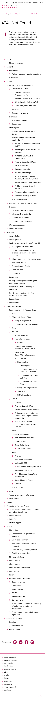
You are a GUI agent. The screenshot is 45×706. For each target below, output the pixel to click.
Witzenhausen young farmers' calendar (26, 259)
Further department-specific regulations (26, 74)
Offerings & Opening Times (22, 317)
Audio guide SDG (21, 463)
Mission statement (21, 335)
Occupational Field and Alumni (17, 506)
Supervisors (16, 124)
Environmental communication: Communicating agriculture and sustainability (26, 415)
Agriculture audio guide (23, 471)
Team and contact (18, 582)
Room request (14, 303)
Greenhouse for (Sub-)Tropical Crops (22, 310)
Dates (14, 328)
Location (12, 622)
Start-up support (15, 523)
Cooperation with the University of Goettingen (21, 288)
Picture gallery (22, 362)
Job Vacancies (8, 663)
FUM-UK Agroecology (20, 200)
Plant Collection (20, 359)
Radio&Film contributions (24, 460)
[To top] (40, 697)
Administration (14, 236)
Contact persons (15, 240)
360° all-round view (24, 395)
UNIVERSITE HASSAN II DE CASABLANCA (24, 157)
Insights (15, 332)
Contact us (16, 273)
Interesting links (20, 441)
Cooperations (14, 299)
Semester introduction (20, 89)
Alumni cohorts (14, 564)
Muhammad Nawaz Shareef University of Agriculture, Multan (26, 177)
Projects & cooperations (20, 434)
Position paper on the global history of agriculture (26, 613)
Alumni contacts (15, 516)
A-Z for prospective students (22, 247)
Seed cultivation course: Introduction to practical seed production (25, 424)
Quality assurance (15, 229)
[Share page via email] (15, 643)
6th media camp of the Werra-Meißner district (28, 370)
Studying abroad (15, 128)
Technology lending (19, 263)
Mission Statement (16, 63)
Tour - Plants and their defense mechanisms (26, 475)
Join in (14, 399)
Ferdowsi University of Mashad (26, 162)
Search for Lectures (10, 669)
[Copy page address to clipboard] (32, 643)
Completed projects (22, 445)
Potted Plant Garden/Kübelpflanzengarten (25, 353)
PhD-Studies (13, 70)
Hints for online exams (20, 218)
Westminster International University (28, 192)
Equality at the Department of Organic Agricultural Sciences (23, 282)
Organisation (11, 232)
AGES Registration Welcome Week (27, 99)
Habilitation (13, 78)
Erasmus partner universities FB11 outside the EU (24, 139)
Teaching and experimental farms (21, 495)
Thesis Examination (19, 120)
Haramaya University (22, 169)
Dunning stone (17, 600)
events (14, 593)
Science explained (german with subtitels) (23, 535)
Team (14, 431)
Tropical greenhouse (22, 339)
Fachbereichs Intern (23, 2)
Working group (17, 589)
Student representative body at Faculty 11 (24, 243)
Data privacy (8, 681)
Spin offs (12, 519)
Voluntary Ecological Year (24, 406)
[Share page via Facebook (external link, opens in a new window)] (26, 643)
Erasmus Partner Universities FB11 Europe (24, 132)
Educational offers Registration (26, 324)
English (39, 2)
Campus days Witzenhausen (25, 106)
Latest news (16, 586)
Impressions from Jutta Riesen (28, 383)
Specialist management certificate (27, 410)
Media (14, 452)
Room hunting (14, 630)
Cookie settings (9, 666)
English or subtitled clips (21, 553)
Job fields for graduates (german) (24, 550)
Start (13, 314)
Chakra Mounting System (24, 480)
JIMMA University (21, 166)
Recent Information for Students (21, 85)
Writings (18, 456)
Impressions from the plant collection (30, 376)
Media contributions (16, 557)
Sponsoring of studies (20, 113)
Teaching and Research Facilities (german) (24, 544)
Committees (13, 277)
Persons (9, 502)
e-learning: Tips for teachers (22, 214)
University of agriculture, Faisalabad (28, 182)
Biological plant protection (27, 388)
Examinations (14, 117)
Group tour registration (23, 321)
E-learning (13, 207)
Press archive (14, 571)
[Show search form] (7, 3)
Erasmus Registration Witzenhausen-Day (22, 93)
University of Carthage (23, 173)
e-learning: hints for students (22, 211)
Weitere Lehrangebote (17, 225)
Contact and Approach (14, 619)
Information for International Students (23, 203)
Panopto (6, 678)
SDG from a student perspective (29, 467)
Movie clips (13, 530)
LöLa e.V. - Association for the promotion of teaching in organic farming (24, 252)
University (4, 14)
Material (18, 484)
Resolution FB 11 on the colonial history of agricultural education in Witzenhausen (26, 606)
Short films (21, 391)
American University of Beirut (25, 196)
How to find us (17, 488)
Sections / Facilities (13, 306)
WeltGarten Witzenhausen (24, 438)
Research (9, 67)
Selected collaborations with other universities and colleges (21, 294)
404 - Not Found (35, 14)
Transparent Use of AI (10, 687)
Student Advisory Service (21, 266)
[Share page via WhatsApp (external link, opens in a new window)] (20, 643)
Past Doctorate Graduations (19, 568)
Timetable (15, 109)
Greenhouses (14, 499)
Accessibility (8, 684)
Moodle (6, 675)
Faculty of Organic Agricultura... (19, 14)
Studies (9, 82)
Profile (8, 60)
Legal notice (8, 690)
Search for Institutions (10, 660)
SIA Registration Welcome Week (26, 102)
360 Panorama (17, 626)
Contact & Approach (10, 657)
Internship (18, 402)
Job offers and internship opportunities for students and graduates (24, 511)
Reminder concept (18, 596)
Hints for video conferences (22, 221)
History (20, 343)
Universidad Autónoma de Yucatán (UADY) (27, 145)
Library (11, 491)
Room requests (17, 270)
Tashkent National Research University (25, 187)
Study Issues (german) (20, 540)
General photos (25, 366)
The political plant (24, 449)
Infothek (9, 527)
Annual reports (14, 561)
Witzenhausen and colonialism (20, 578)
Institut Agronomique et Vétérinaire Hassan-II (27, 151)
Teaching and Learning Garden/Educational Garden (25, 347)
